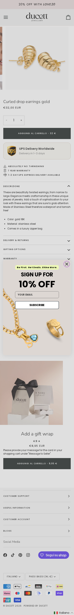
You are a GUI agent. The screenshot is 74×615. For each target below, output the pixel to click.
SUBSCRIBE (36, 305)
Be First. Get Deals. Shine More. (37, 267)
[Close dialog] (67, 264)
